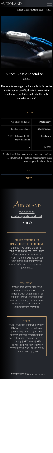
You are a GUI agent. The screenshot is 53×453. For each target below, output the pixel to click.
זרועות (21, 338)
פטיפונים (30, 338)
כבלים (15, 345)
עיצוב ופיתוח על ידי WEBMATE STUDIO (27, 374)
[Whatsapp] (30, 222)
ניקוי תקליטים (26, 345)
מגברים (30, 325)
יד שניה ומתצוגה (22, 351)
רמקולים (40, 325)
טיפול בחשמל (37, 348)
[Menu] (49, 3)
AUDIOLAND (11, 3)
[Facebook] (26, 222)
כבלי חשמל (24, 348)
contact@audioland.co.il (26, 216)
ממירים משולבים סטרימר (31, 335)
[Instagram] (23, 222)
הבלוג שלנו (26, 283)
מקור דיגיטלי (30, 331)
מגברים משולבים (28, 328)
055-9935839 (26, 212)
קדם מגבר (20, 325)
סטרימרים (17, 331)
